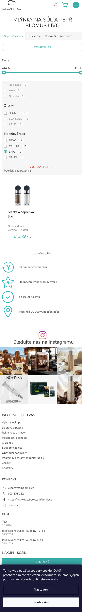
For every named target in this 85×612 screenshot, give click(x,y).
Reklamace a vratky (14, 433)
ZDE (57, 579)
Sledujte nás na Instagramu (43, 342)
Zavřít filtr (42, 47)
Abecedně (66, 36)
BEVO (15, 140)
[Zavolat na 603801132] (58, 8)
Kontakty (7, 468)
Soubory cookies (12, 448)
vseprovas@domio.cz (21, 488)
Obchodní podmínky (14, 453)
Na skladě (17, 85)
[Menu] (76, 5)
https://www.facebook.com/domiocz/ (30, 499)
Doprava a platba (12, 428)
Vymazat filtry (41, 167)
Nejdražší (50, 36)
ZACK (15, 124)
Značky (6, 463)
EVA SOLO (18, 119)
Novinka (16, 96)
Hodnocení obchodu (14, 438)
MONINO (17, 146)
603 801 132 (16, 494)
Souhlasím (41, 602)
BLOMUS (17, 113)
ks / (42, 562)
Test (4, 522)
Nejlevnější (34, 36)
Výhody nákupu (11, 422)
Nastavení (41, 589)
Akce (14, 90)
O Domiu (7, 443)
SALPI (15, 157)
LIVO (15, 152)
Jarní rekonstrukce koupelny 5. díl (22, 540)
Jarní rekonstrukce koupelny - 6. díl (23, 531)
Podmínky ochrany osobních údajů (23, 458)
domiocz (13, 505)
